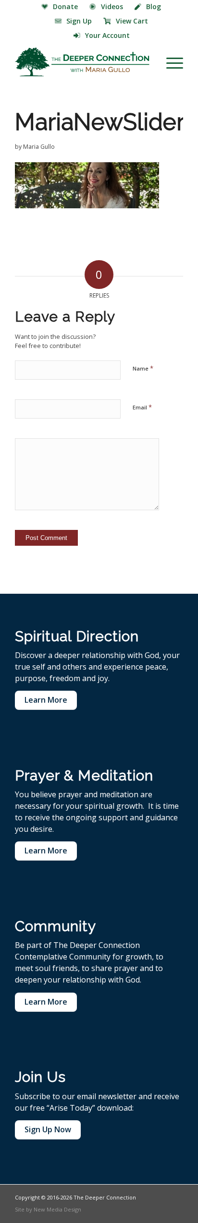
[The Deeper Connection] (82, 62)
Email (142, 407)
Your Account (107, 35)
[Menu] (170, 62)
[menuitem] (60, 7)
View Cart (132, 20)
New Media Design (57, 1209)
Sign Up (79, 20)
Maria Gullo (39, 147)
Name (143, 368)
